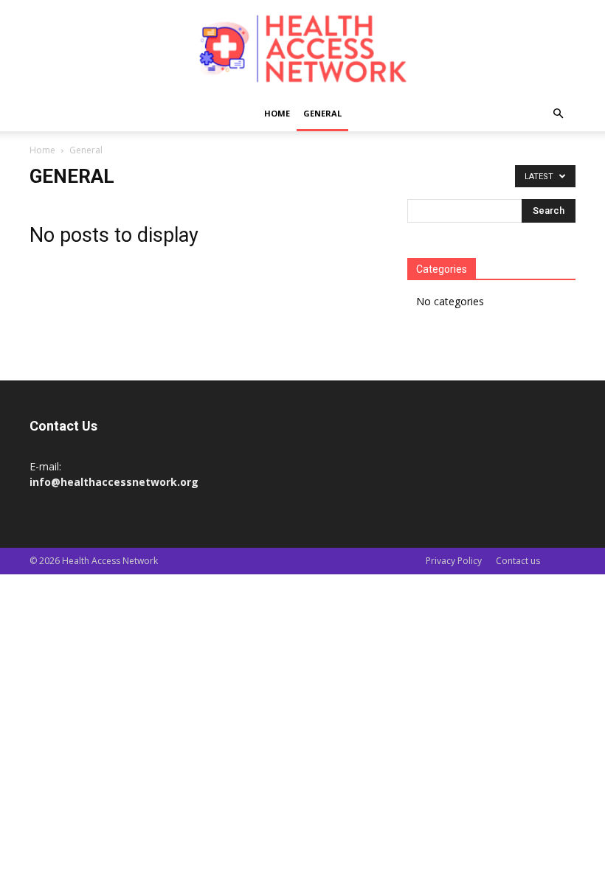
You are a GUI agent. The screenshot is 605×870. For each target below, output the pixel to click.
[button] (557, 114)
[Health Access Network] (302, 49)
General (322, 113)
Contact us (518, 560)
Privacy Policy (454, 560)
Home (277, 113)
